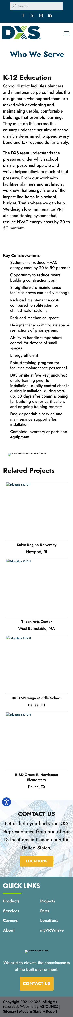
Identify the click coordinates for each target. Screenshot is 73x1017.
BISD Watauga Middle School (36, 698)
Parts (44, 911)
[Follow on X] (32, 15)
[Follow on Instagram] (41, 15)
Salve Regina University (36, 544)
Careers (10, 921)
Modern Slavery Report (38, 1011)
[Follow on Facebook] (23, 15)
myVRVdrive (52, 930)
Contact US (36, 983)
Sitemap (9, 1011)
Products (11, 901)
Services (11, 911)
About (9, 930)
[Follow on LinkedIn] (50, 15)
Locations (36, 861)
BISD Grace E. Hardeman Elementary (36, 777)
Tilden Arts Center (36, 621)
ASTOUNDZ (49, 1006)
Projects (47, 901)
